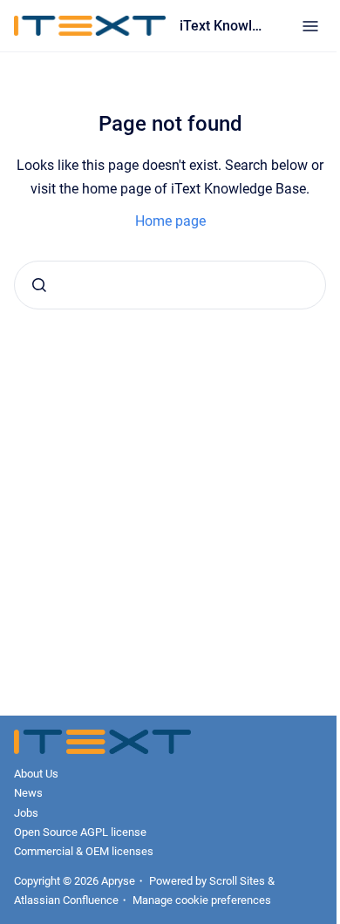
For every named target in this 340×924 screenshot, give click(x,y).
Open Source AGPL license (80, 832)
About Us (36, 773)
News (28, 792)
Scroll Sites (237, 880)
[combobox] (170, 285)
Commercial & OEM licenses (83, 851)
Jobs (26, 812)
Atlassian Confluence (66, 900)
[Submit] (39, 285)
